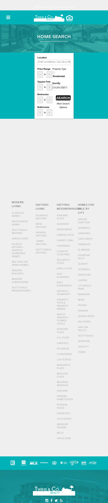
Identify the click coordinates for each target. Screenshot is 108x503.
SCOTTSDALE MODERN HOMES (21, 289)
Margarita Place (63, 366)
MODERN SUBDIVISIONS (20, 280)
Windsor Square (62, 426)
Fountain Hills (84, 257)
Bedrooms (43, 94)
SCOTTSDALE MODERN (19, 231)
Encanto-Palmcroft (64, 292)
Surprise (84, 341)
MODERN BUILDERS (17, 272)
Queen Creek (86, 316)
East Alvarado (63, 275)
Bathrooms (43, 107)
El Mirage (84, 250)
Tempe (82, 352)
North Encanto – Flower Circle (63, 319)
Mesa (81, 300)
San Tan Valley (83, 328)
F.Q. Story (63, 338)
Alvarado (63, 224)
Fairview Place (62, 330)
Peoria (82, 305)
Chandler (84, 244)
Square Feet (43, 82)
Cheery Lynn (65, 240)
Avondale (84, 228)
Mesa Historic (41, 225)
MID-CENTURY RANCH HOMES (20, 263)
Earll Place (64, 268)
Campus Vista (65, 235)
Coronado (63, 246)
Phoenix (83, 311)
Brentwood (64, 229)
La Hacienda (64, 354)
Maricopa (84, 294)
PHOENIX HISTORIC (41, 234)
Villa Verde (64, 419)
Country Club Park (63, 253)
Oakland (62, 391)
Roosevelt (64, 413)
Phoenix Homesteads (65, 398)
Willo (60, 433)
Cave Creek (85, 239)
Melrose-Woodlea (63, 383)
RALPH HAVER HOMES (20, 223)
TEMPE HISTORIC (41, 242)
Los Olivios (64, 359)
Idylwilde (63, 348)
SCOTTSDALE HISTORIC (43, 251)
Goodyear (84, 275)
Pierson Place (62, 406)
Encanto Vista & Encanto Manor (62, 304)
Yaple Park (64, 438)
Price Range (43, 69)
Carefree (84, 233)
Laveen (82, 280)
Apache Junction (84, 221)
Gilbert (83, 264)
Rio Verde (84, 321)
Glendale (84, 269)
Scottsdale (85, 336)
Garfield (62, 343)
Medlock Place (62, 375)
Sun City (83, 346)
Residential (59, 76)
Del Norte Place (63, 261)
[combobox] (54, 62)
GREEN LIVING (20, 238)
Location (42, 57)
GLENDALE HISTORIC (42, 217)
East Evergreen (64, 284)
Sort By (56, 83)
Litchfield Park (84, 287)
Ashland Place (62, 217)
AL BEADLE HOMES (18, 214)
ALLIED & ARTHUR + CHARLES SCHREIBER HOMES (18, 250)
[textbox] (54, 62)
